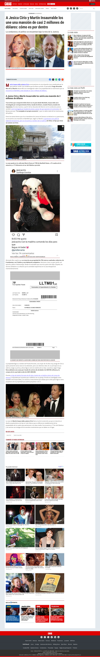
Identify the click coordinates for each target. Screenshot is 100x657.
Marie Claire (41, 640)
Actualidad (26, 4)
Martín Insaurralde (15, 84)
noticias (13, 607)
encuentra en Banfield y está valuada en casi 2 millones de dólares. (26, 91)
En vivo (93, 4)
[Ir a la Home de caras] (8, 5)
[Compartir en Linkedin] (59, 80)
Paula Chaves (53, 8)
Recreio (70, 644)
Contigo (37, 644)
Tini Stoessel (15, 8)
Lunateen (66, 640)
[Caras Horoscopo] (81, 152)
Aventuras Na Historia (46, 644)
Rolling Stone (56, 644)
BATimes (72, 640)
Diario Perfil (28, 640)
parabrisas (57, 607)
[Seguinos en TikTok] (77, 8)
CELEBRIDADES (32, 13)
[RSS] (55, 637)
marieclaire (27, 607)
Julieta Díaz (31, 8)
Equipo (56, 648)
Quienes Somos (35, 648)
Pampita (47, 8)
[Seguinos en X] (74, 8)
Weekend (53, 640)
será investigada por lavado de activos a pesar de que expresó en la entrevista (35, 109)
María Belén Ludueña (39, 8)
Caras (32, 644)
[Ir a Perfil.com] (92, 1)
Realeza (32, 4)
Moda (36, 4)
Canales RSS (26, 648)
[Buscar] (94, 8)
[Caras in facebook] (71, 8)
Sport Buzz (64, 644)
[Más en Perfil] (13, 603)
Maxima (75, 644)
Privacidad (50, 648)
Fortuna (48, 640)
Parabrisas (60, 640)
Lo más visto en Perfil (76, 88)
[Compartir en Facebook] (50, 80)
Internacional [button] (42, 4)
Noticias (15, 4)
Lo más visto (73, 32)
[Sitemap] (58, 637)
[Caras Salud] (81, 146)
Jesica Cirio (25, 84)
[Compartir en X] (53, 80)
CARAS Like (51, 4)
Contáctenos (43, 648)
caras (42, 607)
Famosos (20, 4)
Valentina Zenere (23, 8)
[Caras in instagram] (68, 8)
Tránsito (75, 648)
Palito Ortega (8, 8)
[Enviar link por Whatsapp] (56, 80)
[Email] (62, 80)
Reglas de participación (65, 648)
